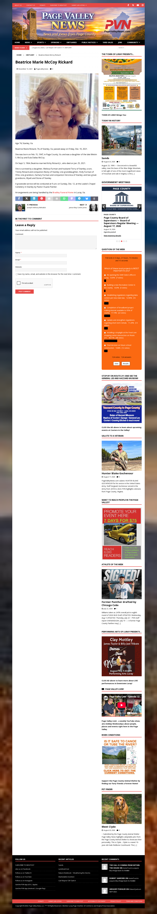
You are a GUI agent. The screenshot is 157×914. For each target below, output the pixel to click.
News (27, 42)
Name (18, 252)
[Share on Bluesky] (87, 199)
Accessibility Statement (96, 898)
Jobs (120, 42)
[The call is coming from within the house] (105, 866)
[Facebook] (128, 5)
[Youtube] (138, 5)
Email (17, 260)
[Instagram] (142, 5)
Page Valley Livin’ (114, 686)
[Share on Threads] (94, 199)
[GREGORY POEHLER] (105, 890)
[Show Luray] (117, 238)
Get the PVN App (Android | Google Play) (30, 886)
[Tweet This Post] (26, 199)
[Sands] (122, 140)
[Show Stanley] (126, 238)
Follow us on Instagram (23, 878)
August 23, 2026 (109, 162)
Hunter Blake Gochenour (117, 470)
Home (17, 42)
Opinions (55, 42)
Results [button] (126, 361)
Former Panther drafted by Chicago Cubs (119, 600)
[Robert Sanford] (105, 879)
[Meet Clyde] (122, 806)
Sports (40, 42)
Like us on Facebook (22, 866)
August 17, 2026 (109, 474)
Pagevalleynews (42, 69)
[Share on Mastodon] (72, 199)
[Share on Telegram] (79, 199)
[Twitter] (133, 5)
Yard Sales (108, 42)
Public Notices (89, 42)
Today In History (111, 120)
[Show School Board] (124, 238)
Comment (19, 234)
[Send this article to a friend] (49, 199)
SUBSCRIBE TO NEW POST (58, 5)
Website (18, 267)
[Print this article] (56, 199)
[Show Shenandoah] (119, 238)
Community (132, 42)
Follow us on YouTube (23, 874)
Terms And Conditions (134, 898)
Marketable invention (66, 874)
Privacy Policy (115, 898)
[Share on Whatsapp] (64, 199)
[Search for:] (129, 47)
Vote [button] (116, 361)
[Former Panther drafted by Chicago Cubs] (122, 581)
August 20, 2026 (109, 827)
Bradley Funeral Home (63, 192)
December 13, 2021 (26, 69)
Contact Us (30, 5)
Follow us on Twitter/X (23, 870)
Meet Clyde (109, 824)
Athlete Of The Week (112, 561)
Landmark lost (64, 866)
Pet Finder (107, 786)
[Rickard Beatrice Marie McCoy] (56, 137)
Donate (42, 5)
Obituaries (71, 42)
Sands (105, 158)
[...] (133, 174)
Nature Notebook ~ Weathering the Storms (74, 870)
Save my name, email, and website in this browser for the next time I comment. (49, 274)
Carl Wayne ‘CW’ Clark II (67, 878)
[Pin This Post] (41, 199)
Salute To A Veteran (113, 433)
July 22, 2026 (108, 606)
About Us (18, 5)
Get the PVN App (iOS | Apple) (26, 882)
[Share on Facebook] (19, 199)
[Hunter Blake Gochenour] (122, 453)
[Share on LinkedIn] (34, 199)
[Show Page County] (121, 238)
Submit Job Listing (78, 5)
